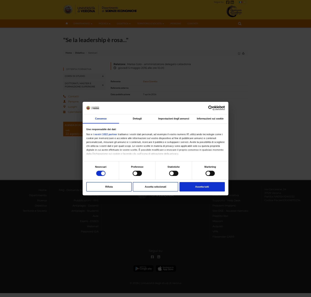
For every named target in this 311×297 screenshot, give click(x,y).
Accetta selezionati (155, 186)
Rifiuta (109, 186)
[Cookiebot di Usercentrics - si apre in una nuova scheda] (210, 108)
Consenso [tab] (101, 118)
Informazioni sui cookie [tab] (210, 118)
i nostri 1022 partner (105, 134)
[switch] (137, 173)
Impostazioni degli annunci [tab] (173, 118)
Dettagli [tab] (137, 118)
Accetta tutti (202, 186)
